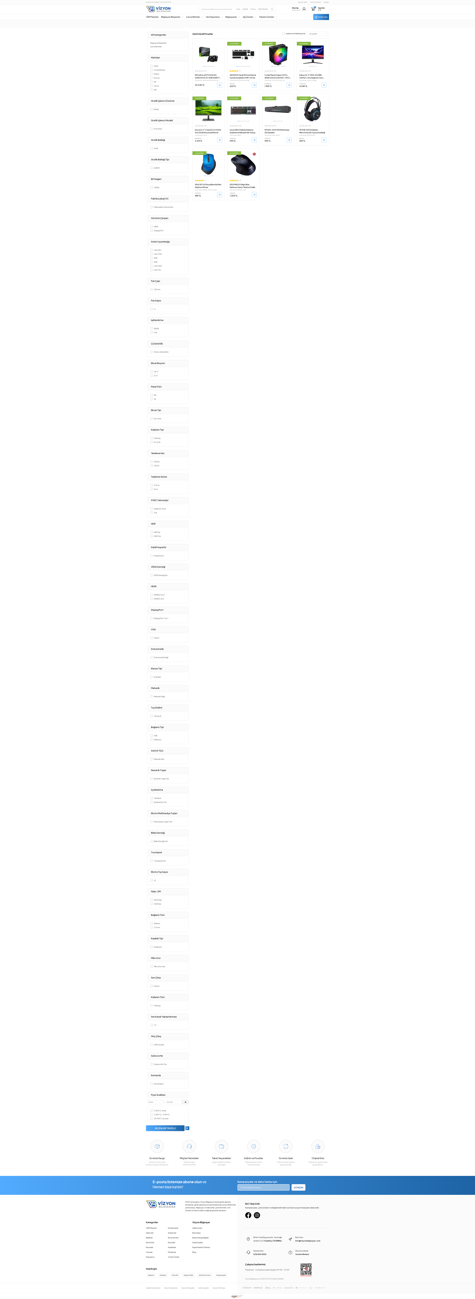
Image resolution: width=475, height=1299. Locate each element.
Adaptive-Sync (160, 509)
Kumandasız (159, 1084)
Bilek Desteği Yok (161, 841)
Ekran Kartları (173, 1238)
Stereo (157, 986)
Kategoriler (152, 1222)
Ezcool (157, 78)
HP (155, 82)
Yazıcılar (149, 1252)
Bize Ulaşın (196, 1233)
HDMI (156, 226)
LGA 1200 (158, 266)
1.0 (155, 1025)
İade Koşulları (197, 1242)
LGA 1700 (158, 254)
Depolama (150, 1257)
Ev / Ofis (157, 442)
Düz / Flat (157, 418)
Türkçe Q (157, 716)
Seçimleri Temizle (165, 1128)
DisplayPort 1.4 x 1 (161, 618)
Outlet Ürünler (173, 1257)
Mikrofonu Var (159, 966)
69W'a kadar (159, 1045)
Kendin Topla (323, 17)
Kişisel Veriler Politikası (201, 1247)
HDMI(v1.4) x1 (159, 599)
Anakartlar (172, 1233)
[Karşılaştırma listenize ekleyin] (222, 47)
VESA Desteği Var (161, 575)
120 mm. (157, 289)
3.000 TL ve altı (160, 1110)
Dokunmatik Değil (161, 657)
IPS (155, 395)
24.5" (156, 371)
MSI (155, 90)
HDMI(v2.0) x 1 (159, 595)
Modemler (172, 1252)
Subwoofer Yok (160, 1064)
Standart (157, 677)
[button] (318, 9)
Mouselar (149, 1247)
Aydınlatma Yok (160, 802)
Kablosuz (157, 739)
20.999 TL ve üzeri (161, 1118)
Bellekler (149, 1238)
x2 (155, 880)
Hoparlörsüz (159, 556)
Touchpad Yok (160, 861)
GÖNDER (298, 1187)
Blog (194, 1252)
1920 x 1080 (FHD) (161, 352)
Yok (155, 332)
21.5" (156, 375)
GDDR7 (157, 168)
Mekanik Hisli (159, 759)
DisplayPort (159, 230)
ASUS (156, 66)
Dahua (156, 74)
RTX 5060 (158, 129)
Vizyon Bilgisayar (201, 1222)
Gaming (157, 438)
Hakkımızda (197, 1228)
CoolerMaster (159, 70)
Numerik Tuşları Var (161, 778)
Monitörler (150, 1242)
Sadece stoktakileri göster (295, 34)
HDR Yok (157, 536)
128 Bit (156, 187)
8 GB (156, 148)
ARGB (156, 328)
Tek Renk (157, 798)
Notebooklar (173, 1228)
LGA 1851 (157, 250)
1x (155, 309)
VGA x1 (156, 638)
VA (155, 399)
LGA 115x (157, 270)
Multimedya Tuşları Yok (163, 822)
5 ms (156, 489)
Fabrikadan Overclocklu (163, 207)
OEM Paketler (151, 1228)
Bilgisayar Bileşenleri (158, 43)
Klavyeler (171, 1242)
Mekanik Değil (159, 696)
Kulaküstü (158, 947)
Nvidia (156, 109)
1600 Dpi (157, 904)
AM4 (155, 262)
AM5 (155, 258)
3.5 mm (157, 927)
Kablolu (157, 923)
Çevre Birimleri (156, 46)
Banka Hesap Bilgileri (200, 1238)
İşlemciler (150, 1233)
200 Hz (157, 462)
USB (155, 735)
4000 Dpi (158, 900)
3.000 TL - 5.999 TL (162, 1114)
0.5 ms (156, 485)
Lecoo (156, 86)
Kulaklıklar (172, 1247)
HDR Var (157, 532)
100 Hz (156, 465)
